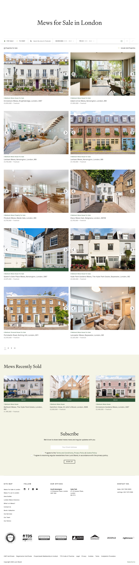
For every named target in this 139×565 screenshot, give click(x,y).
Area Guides (8, 496)
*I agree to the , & (71, 453)
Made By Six (131, 562)
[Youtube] (37, 489)
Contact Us (7, 507)
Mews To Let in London (11, 493)
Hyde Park (73, 489)
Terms (97, 556)
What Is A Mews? (9, 503)
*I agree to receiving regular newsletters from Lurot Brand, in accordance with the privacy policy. (71, 455)
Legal (78, 556)
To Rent (22, 41)
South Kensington (56, 489)
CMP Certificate (9, 556)
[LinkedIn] (33, 489)
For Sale (10, 41)
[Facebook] (29, 489)
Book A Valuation (9, 510)
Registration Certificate (24, 556)
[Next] (65, 74)
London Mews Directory (11, 500)
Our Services (8, 514)
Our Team (7, 517)
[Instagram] (25, 489)
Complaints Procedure (108, 556)
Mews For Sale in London (12, 489)
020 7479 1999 (128, 492)
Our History (7, 521)
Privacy (84, 556)
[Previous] (7, 74)
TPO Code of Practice (67, 556)
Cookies (90, 556)
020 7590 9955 (126, 489)
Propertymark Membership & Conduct (46, 556)
